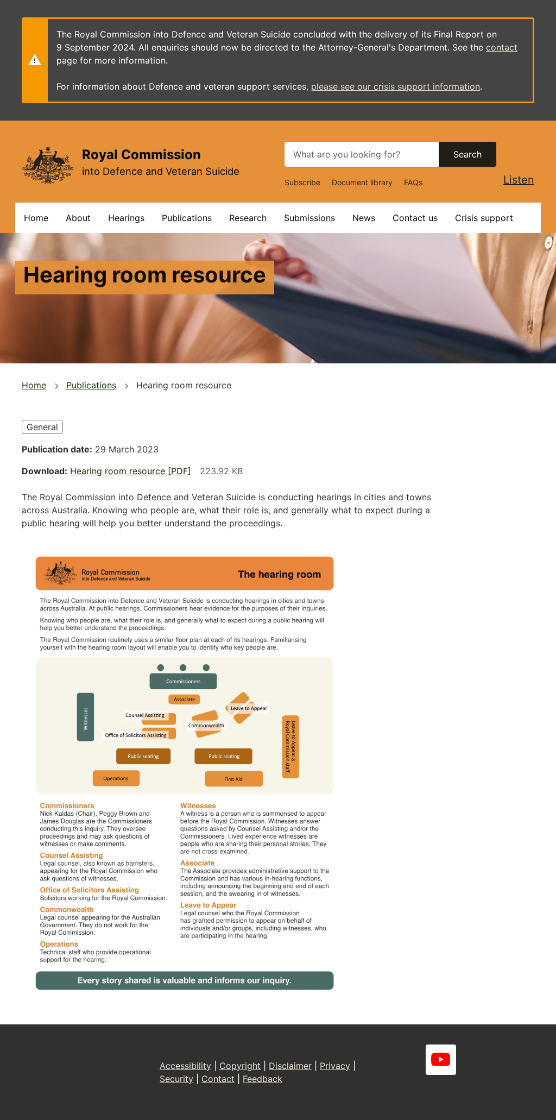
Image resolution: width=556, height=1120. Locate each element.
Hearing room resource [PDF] (130, 470)
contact (501, 47)
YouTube (441, 1060)
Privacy (335, 1065)
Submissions (309, 217)
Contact (218, 1078)
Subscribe (302, 182)
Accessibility (185, 1065)
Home (36, 217)
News (363, 217)
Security (176, 1078)
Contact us (415, 217)
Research (248, 217)
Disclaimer (290, 1065)
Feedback (262, 1078)
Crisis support (484, 217)
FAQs (413, 182)
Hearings (126, 217)
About (78, 217)
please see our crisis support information (395, 86)
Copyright (240, 1065)
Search (467, 154)
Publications (187, 217)
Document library (362, 182)
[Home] (47, 164)
